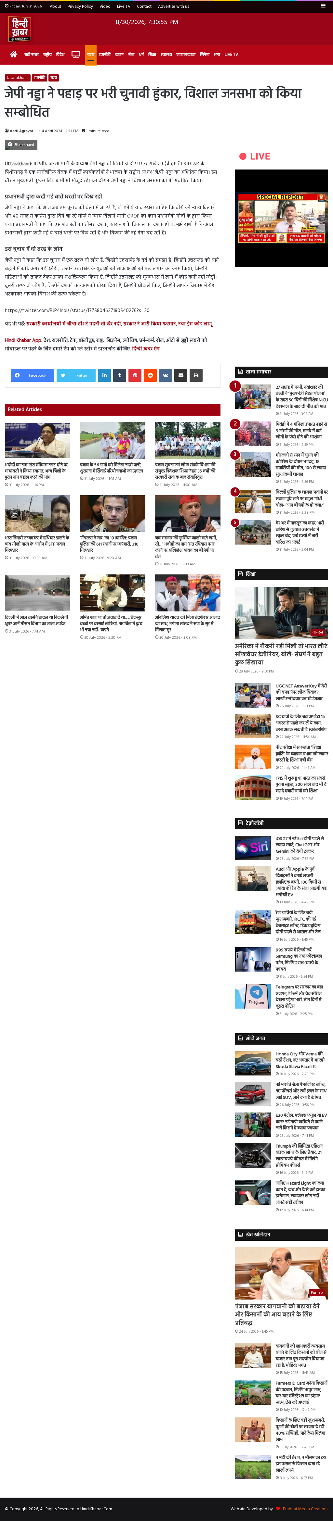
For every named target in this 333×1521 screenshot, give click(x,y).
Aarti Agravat (21, 131)
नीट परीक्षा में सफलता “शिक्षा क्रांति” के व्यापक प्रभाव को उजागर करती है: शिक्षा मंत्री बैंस (302, 754)
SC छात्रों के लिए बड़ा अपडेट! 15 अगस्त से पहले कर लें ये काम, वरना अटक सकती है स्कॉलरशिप (301, 723)
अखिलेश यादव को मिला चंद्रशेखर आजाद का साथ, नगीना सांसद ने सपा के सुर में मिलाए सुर (187, 624)
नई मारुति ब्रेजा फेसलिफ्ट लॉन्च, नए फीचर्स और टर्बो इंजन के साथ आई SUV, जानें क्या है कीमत (301, 1091)
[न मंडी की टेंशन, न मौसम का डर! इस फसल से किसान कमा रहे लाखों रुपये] (253, 1467)
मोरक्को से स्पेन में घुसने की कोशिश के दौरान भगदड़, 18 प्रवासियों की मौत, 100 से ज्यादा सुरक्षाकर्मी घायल (301, 465)
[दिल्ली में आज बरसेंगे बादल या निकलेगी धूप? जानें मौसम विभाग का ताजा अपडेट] (37, 592)
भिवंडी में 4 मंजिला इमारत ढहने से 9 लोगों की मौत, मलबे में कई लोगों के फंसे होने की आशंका (301, 431)
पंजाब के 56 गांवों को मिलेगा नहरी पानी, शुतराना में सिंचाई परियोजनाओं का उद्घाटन (111, 468)
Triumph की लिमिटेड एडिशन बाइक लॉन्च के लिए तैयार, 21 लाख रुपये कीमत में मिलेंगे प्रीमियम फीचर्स (299, 1156)
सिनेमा (204, 54)
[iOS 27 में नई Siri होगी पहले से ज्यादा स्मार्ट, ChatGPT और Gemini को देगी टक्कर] (253, 848)
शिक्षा (152, 54)
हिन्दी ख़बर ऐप (146, 349)
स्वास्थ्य (166, 54)
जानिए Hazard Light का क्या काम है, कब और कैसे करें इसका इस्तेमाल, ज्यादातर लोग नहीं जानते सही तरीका (300, 1193)
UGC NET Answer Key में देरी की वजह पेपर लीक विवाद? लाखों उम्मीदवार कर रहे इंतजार (301, 693)
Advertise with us (173, 6)
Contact (144, 6)
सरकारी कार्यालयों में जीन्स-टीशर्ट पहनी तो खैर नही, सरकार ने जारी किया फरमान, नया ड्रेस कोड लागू (119, 324)
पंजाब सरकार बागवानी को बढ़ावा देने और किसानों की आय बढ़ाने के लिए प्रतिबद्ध (277, 1315)
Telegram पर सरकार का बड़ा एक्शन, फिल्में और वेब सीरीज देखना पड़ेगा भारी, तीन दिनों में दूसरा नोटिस (299, 997)
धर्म (141, 54)
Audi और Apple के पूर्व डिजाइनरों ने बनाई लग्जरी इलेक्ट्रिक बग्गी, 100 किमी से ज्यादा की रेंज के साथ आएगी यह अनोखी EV (301, 882)
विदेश (60, 54)
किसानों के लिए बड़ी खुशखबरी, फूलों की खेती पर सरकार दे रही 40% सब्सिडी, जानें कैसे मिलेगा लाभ (300, 1430)
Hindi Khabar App (23, 341)
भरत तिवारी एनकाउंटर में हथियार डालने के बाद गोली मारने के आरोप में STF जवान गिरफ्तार (37, 544)
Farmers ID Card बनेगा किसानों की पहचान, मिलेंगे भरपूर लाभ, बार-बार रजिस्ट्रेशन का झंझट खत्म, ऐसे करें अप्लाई (301, 1393)
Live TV (123, 6)
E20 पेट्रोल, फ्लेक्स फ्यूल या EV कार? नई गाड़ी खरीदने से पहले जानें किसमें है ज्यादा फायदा (301, 1122)
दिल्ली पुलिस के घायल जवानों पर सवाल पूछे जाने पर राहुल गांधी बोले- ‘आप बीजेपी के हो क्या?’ (302, 499)
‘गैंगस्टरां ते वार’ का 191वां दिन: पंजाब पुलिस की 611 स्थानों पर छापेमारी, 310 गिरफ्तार (109, 544)
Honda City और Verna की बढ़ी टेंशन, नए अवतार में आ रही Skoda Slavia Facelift (300, 1060)
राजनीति (105, 54)
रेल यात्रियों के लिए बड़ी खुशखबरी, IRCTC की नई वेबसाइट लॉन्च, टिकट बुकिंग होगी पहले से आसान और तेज (298, 922)
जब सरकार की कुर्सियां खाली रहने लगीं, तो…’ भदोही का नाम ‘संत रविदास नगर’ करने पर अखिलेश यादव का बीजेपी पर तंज (186, 547)
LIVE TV (231, 54)
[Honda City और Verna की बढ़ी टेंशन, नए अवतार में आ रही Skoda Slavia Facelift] (253, 1063)
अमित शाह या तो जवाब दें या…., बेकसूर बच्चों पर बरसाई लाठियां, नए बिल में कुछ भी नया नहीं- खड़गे (111, 624)
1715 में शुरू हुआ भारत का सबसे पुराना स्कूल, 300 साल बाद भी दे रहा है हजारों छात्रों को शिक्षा (301, 785)
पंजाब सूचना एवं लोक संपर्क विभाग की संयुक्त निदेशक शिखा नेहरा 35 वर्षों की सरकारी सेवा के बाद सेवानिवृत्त (185, 471)
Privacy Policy (80, 6)
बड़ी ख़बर (31, 54)
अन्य (217, 54)
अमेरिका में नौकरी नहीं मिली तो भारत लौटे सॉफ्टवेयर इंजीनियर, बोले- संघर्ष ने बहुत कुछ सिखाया (281, 655)
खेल (131, 54)
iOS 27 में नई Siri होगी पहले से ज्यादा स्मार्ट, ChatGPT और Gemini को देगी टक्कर (300, 845)
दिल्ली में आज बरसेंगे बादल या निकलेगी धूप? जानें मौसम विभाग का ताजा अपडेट (36, 621)
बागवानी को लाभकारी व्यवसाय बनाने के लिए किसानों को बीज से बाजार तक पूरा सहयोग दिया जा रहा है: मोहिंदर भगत (301, 1356)
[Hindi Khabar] (19, 29)
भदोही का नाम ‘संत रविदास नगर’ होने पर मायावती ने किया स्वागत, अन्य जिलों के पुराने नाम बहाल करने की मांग (36, 471)
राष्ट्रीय (47, 54)
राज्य (90, 54)
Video (105, 6)
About (55, 6)
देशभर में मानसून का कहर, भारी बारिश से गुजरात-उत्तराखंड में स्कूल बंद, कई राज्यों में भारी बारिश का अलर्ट (300, 533)
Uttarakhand (18, 78)
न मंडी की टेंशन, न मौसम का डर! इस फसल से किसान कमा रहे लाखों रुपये (301, 1464)
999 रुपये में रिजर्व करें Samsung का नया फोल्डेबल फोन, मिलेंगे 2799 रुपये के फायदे (299, 960)
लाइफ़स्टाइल (186, 54)
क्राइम (119, 54)
